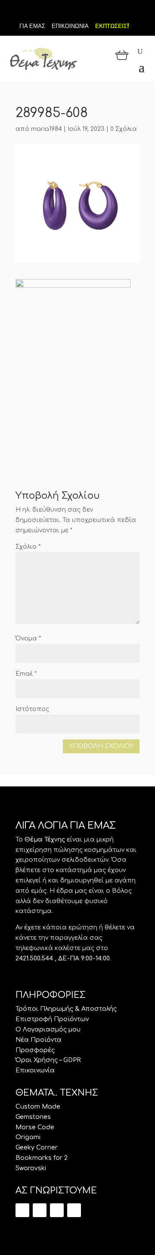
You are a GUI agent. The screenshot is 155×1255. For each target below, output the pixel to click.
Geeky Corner (37, 1147)
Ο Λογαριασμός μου (48, 1029)
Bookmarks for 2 (42, 1158)
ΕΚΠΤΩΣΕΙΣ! (112, 26)
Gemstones (33, 1117)
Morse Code (35, 1127)
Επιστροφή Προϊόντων (52, 1019)
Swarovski (31, 1168)
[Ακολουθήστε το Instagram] (92, 12)
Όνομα (28, 638)
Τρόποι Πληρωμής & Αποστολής (66, 1009)
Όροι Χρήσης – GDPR (48, 1060)
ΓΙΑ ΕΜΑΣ (32, 26)
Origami (28, 1137)
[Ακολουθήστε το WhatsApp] (74, 1210)
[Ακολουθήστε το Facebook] (77, 12)
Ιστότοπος (32, 709)
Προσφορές (35, 1050)
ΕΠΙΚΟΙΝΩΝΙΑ (70, 26)
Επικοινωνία (35, 1070)
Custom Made (38, 1106)
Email (26, 674)
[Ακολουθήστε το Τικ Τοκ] (62, 12)
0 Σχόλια (123, 129)
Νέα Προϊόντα (39, 1040)
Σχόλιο (28, 547)
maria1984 (46, 129)
